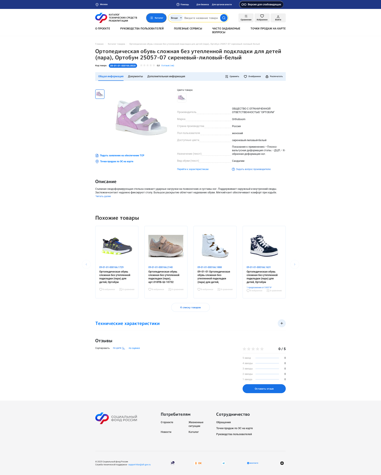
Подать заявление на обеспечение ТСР (122, 155)
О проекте (102, 28)
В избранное (254, 76)
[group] (141, 118)
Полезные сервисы (188, 28)
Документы (135, 76)
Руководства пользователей (142, 28)
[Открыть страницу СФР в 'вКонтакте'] (252, 463)
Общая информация (111, 76)
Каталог (194, 431)
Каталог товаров (116, 43)
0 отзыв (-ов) (167, 65)
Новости (166, 431)
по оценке (134, 348)
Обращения (223, 422)
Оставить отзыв (264, 388)
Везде (174, 18)
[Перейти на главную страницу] (116, 18)
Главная (99, 43)
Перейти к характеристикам (193, 169)
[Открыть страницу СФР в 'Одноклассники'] (198, 463)
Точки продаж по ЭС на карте (116, 161)
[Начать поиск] (224, 18)
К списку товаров (190, 307)
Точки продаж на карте (268, 28)
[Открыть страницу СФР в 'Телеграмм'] (223, 463)
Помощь (185, 4)
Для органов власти (222, 4)
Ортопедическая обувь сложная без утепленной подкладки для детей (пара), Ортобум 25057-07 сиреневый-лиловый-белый (188, 54)
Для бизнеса (202, 4)
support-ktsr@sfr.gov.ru (139, 464)
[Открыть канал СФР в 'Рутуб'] (172, 463)
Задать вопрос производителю (253, 169)
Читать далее (103, 196)
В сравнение (128, 289)
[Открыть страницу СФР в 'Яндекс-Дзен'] (282, 463)
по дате (117, 348)
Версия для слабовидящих (264, 4)
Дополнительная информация (166, 76)
